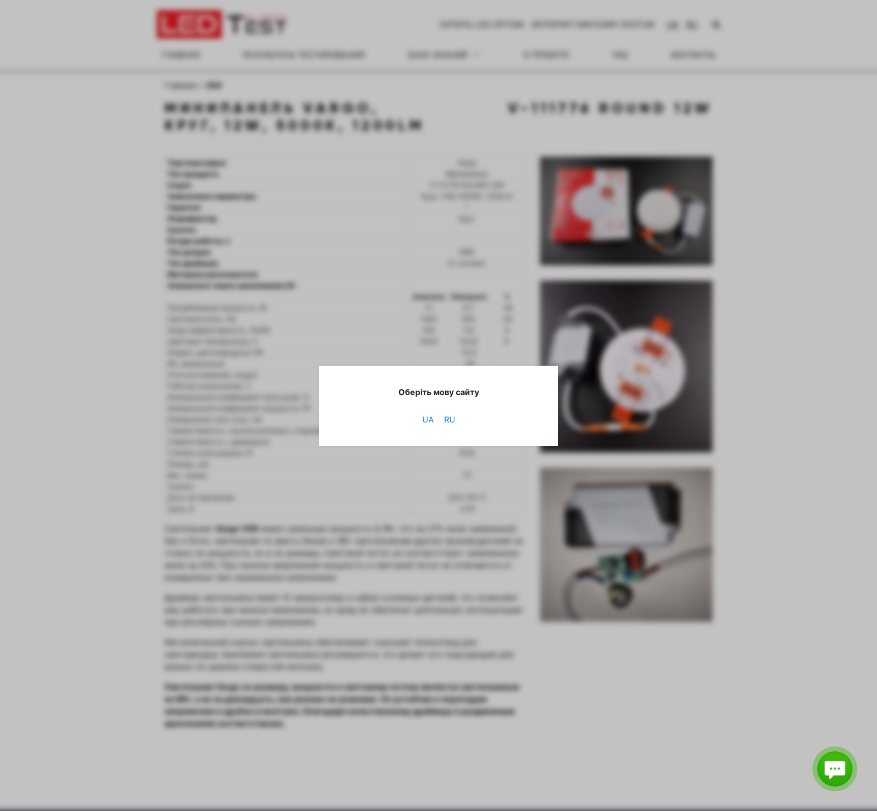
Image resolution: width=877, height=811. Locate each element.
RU (449, 419)
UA (428, 419)
